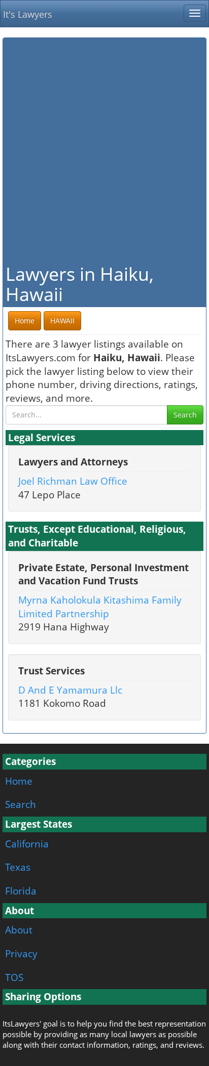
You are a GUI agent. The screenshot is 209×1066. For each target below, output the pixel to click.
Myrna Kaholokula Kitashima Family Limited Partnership (100, 606)
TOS (14, 977)
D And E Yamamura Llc (70, 690)
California (27, 843)
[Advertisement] (104, 150)
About (18, 929)
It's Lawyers (27, 14)
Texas (17, 867)
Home (18, 781)
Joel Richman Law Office (72, 481)
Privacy (21, 953)
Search (185, 414)
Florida (21, 890)
